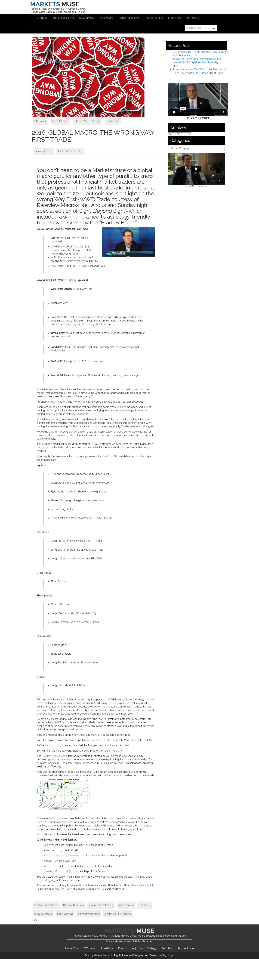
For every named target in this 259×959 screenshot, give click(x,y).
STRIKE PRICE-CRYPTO (63, 18)
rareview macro (43, 913)
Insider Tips (71, 948)
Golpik (171, 955)
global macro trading (101, 905)
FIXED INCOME (106, 18)
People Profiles (186, 948)
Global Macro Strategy (87, 121)
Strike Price (113, 121)
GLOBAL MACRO (86, 18)
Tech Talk (167, 948)
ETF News (40, 121)
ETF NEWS (42, 18)
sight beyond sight (89, 913)
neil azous (145, 905)
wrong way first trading (118, 913)
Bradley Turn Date (73, 905)
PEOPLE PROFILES (154, 18)
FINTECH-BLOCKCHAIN (129, 18)
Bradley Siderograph (54, 756)
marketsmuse (126, 905)
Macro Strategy (147, 948)
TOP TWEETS (192, 18)
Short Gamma (65, 913)
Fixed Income (60, 121)
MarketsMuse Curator (70, 151)
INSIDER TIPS (174, 18)
